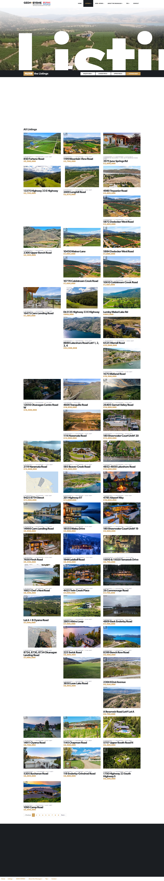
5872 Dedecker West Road (118, 221)
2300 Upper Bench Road (37, 252)
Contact (136, 3)
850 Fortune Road (33, 158)
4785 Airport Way (113, 497)
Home (80, 3)
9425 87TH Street (33, 497)
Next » (63, 815)
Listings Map (133, 73)
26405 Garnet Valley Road (118, 404)
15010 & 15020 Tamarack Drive (120, 559)
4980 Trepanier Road (115, 190)
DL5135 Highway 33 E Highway (81, 312)
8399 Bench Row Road (116, 652)
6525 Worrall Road (114, 343)
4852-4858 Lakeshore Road (119, 466)
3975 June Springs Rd (115, 161)
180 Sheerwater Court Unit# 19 (120, 528)
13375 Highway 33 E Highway (40, 190)
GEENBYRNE (99, 3)
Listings (88, 3)
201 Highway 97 (72, 497)
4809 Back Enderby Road (117, 621)
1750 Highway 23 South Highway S (117, 775)
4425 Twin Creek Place (76, 590)
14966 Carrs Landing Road (38, 528)
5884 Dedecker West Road (118, 251)
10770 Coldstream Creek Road (80, 281)
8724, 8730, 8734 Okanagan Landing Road (40, 654)
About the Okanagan (115, 3)
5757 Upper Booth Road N (118, 742)
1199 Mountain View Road (78, 158)
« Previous (28, 815)
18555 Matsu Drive (74, 528)
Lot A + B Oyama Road (35, 620)
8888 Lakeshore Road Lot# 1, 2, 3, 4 (81, 344)
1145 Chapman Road (75, 742)
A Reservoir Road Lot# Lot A (118, 711)
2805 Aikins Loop (73, 621)
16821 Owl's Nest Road (36, 590)
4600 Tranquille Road (75, 404)
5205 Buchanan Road (35, 773)
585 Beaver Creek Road (76, 466)
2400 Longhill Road (74, 192)
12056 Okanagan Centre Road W (40, 406)
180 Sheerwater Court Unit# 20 (121, 435)
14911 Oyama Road (34, 742)
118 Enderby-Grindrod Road (79, 773)
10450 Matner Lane (74, 251)
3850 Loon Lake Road (75, 683)
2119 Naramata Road (35, 466)
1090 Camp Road (33, 807)
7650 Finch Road (33, 559)
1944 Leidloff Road (74, 559)
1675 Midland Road (114, 373)
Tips (127, 3)
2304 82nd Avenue (114, 682)
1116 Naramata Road (75, 435)
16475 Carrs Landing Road (38, 313)
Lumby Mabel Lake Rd (115, 312)
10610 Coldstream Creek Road (120, 282)
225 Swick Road (72, 652)
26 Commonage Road (115, 590)
